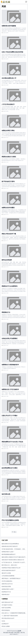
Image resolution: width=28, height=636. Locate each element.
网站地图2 (17, 632)
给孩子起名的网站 (6, 607)
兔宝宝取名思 (6, 494)
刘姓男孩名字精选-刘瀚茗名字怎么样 (11, 568)
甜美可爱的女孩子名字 (7, 602)
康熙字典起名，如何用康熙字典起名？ (11, 578)
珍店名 (3, 621)
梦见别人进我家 (6, 626)
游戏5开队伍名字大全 (7, 584)
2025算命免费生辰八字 (9, 78)
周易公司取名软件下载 (9, 234)
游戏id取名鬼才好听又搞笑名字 (10, 546)
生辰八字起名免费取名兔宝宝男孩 (12, 52)
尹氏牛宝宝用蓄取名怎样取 (10, 520)
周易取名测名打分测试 (9, 157)
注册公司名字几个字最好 (9, 415)
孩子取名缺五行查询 (8, 181)
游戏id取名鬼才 (6, 594)
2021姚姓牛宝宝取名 (7, 605)
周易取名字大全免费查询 (9, 286)
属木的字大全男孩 (6, 573)
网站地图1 (11, 632)
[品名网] (5, 1)
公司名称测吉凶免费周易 (8, 576)
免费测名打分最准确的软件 (10, 365)
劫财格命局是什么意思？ (8, 589)
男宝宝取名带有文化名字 (8, 618)
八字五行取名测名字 (8, 104)
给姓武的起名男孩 (6, 586)
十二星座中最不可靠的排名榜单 (10, 615)
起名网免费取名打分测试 (9, 468)
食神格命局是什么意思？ (8, 551)
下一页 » (14, 532)
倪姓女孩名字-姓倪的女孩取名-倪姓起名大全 (13, 559)
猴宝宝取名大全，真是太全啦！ (10, 565)
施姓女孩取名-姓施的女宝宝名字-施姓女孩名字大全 (15, 557)
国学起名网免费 (7, 260)
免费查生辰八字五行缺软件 (10, 389)
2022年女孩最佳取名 (7, 581)
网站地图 (5, 632)
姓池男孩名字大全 (6, 592)
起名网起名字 (5, 623)
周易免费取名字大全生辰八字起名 (12, 442)
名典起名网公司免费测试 (9, 338)
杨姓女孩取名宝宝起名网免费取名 (10, 543)
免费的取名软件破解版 (9, 26)
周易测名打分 (6, 312)
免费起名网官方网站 (8, 130)
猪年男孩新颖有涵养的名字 (8, 554)
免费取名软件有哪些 (8, 208)
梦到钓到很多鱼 (6, 610)
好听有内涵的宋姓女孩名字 (8, 570)
